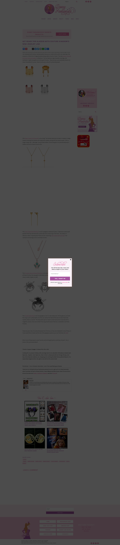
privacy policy (65, 282)
